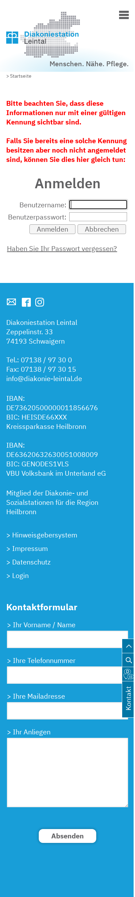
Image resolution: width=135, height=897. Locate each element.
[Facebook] (26, 302)
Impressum (30, 548)
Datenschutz (31, 562)
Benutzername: (42, 204)
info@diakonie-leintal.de (44, 378)
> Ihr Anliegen (29, 731)
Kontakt (128, 706)
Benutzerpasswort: (37, 217)
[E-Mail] (11, 302)
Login (20, 575)
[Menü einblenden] (124, 13)
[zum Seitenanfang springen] (128, 644)
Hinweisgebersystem (44, 535)
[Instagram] (39, 302)
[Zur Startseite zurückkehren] (67, 15)
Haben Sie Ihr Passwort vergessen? (62, 248)
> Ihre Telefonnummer (41, 660)
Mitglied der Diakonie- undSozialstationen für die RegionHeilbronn (52, 502)
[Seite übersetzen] (128, 672)
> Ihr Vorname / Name (41, 624)
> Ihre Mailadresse (36, 696)
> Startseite (19, 76)
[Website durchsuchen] (128, 658)
